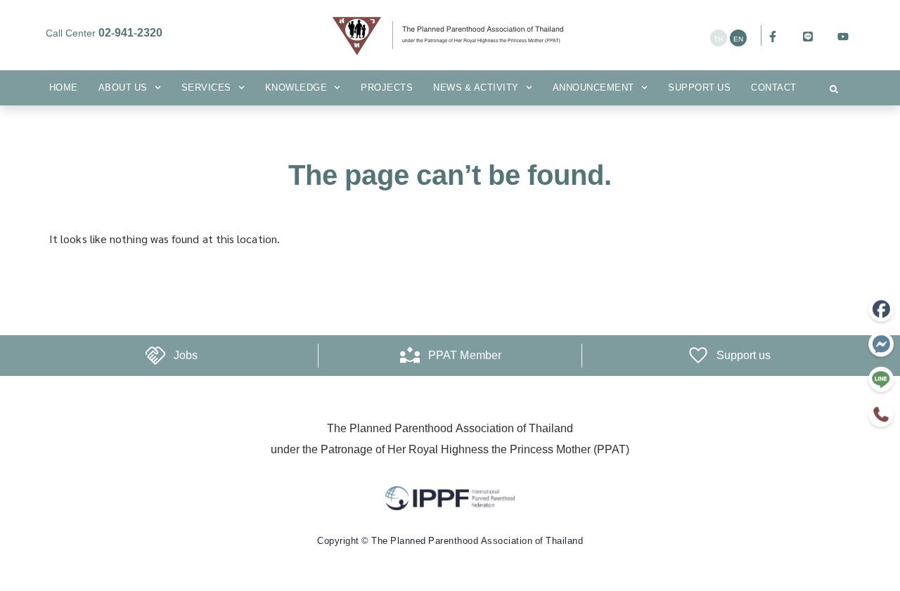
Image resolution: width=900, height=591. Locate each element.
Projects (387, 88)
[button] (833, 89)
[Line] (808, 36)
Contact (774, 88)
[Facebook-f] (772, 36)
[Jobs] (155, 355)
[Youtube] (843, 36)
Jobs (186, 355)
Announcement (593, 88)
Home (63, 88)
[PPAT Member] (410, 355)
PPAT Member (464, 355)
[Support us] (698, 355)
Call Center (104, 33)
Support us (699, 88)
